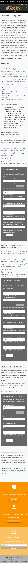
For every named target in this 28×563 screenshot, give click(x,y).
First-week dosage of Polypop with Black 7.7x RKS (13, 315)
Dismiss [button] (24, 2)
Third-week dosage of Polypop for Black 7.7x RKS (13, 224)
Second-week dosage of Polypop (9, 423)
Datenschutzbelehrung (13, 561)
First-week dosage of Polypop (9, 416)
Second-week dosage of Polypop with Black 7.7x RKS (14, 330)
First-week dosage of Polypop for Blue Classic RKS (13, 190)
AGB (7, 561)
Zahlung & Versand (23, 561)
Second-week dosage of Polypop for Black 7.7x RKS (13, 210)
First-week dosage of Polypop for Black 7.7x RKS (13, 196)
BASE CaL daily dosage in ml (9, 178)
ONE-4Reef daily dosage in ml (9, 297)
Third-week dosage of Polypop (9, 430)
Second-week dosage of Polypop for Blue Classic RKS (14, 203)
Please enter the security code (9, 232)
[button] (2, 8)
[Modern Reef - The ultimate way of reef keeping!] (14, 8)
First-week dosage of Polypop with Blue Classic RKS (13, 309)
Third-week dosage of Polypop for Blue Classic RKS (13, 216)
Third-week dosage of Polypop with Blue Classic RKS (14, 337)
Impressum (3, 561)
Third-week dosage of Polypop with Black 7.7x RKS (13, 345)
